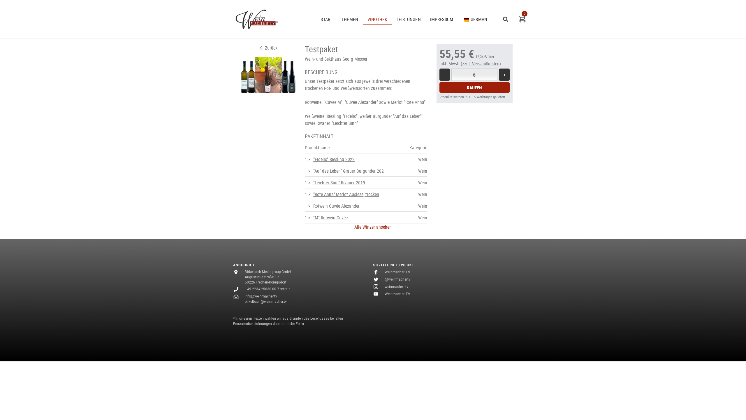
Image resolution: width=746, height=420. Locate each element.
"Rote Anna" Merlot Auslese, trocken (346, 194)
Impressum (441, 19)
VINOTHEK (377, 19)
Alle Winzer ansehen (373, 227)
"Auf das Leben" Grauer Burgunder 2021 (349, 171)
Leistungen (409, 19)
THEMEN (350, 19)
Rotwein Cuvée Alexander (336, 206)
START (326, 19)
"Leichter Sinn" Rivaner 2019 (339, 182)
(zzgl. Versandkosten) (481, 63)
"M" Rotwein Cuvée (330, 217)
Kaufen (474, 87)
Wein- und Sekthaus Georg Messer (336, 59)
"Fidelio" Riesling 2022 (334, 159)
